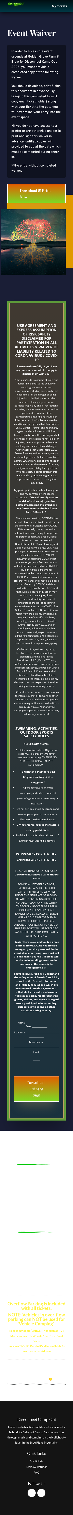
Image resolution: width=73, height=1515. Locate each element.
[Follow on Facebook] (32, 1493)
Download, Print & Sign (36, 1088)
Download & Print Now (35, 193)
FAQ (36, 1472)
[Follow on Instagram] (41, 1493)
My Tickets (59, 6)
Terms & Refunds (36, 1466)
